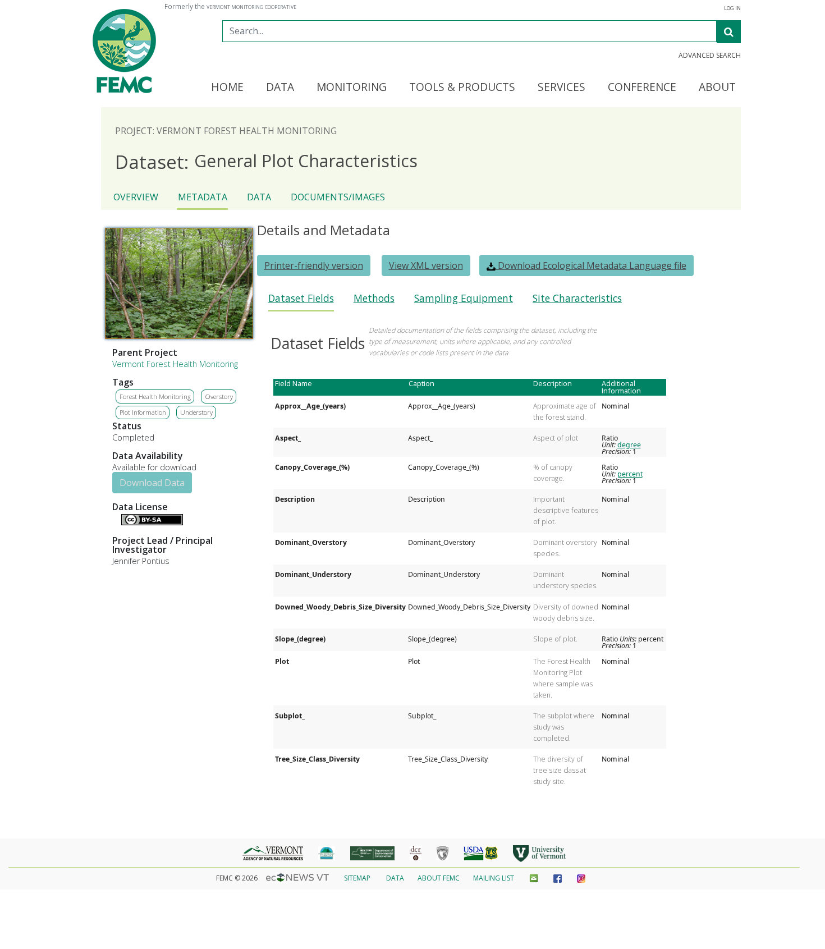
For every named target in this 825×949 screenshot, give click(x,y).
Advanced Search (710, 55)
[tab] (301, 301)
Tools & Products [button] (462, 87)
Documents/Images (338, 197)
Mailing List (493, 878)
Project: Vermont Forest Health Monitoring (226, 131)
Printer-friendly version (313, 265)
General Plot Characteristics (266, 161)
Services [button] (561, 87)
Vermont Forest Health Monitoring (175, 364)
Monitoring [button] (352, 87)
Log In (732, 8)
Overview (135, 197)
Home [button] (227, 87)
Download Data (152, 482)
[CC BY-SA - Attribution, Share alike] (152, 522)
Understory (196, 412)
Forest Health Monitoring (155, 396)
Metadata (202, 197)
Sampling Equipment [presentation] (463, 298)
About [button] (717, 87)
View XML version (426, 265)
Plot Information (143, 412)
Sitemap (357, 878)
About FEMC (439, 878)
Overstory (219, 396)
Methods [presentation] (374, 298)
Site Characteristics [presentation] (577, 298)
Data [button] (280, 87)
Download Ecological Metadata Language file (591, 265)
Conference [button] (642, 87)
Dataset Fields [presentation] (301, 298)
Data (259, 197)
